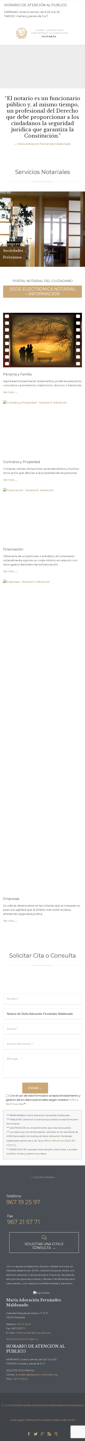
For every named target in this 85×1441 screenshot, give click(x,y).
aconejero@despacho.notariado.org (36, 1374)
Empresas (11, 899)
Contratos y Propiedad (21, 462)
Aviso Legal (17, 1419)
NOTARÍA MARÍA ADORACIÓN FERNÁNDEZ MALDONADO (47, 1405)
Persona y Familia (17, 374)
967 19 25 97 (24, 1324)
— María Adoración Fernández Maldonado (42, 143)
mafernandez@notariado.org (33, 1332)
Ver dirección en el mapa (20, 1338)
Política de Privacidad (38, 1419)
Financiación (13, 549)
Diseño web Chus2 (64, 1419)
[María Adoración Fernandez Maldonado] (42, 33)
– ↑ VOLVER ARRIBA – (42, 1177)
